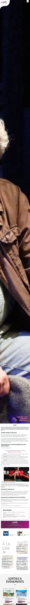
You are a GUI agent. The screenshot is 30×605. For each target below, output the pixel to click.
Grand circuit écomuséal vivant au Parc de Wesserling (9, 599)
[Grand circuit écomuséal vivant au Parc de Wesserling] (8, 593)
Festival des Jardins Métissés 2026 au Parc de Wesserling (22, 599)
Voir (4, 552)
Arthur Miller (3, 499)
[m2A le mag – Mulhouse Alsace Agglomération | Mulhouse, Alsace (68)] (6, 2)
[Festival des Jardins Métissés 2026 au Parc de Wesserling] (21, 593)
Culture (15, 425)
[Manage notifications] (28, 603)
